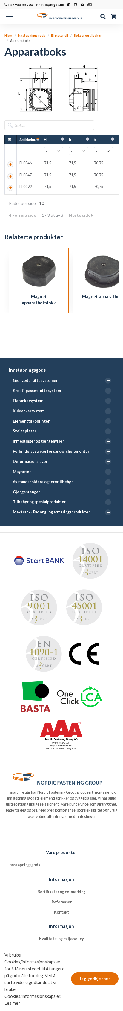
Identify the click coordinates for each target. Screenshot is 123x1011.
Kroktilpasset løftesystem (37, 390)
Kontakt (61, 912)
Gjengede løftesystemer (35, 380)
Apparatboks (20, 40)
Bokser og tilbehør (88, 35)
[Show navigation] (10, 16)
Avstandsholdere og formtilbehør (43, 482)
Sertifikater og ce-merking (61, 892)
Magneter (22, 471)
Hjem (8, 35)
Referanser (62, 902)
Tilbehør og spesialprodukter (39, 502)
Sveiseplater (24, 431)
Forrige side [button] (24, 215)
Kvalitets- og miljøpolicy (61, 939)
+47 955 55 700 (20, 4)
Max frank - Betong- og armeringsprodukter (51, 512)
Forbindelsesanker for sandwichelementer (51, 451)
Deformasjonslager (30, 461)
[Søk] (103, 16)
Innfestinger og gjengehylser (38, 441)
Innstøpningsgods (27, 370)
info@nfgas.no (52, 4)
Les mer (12, 1003)
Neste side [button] (79, 215)
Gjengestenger (26, 492)
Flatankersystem (28, 401)
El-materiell (59, 35)
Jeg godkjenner (94, 978)
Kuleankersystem (28, 411)
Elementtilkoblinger (31, 421)
